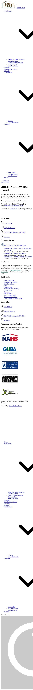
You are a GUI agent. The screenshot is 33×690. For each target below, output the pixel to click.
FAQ (5, 285)
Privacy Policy (8, 293)
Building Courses (13, 174)
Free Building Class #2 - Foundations (15, 253)
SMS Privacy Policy (10, 295)
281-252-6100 (21, 8)
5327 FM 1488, (8, 232)
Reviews (6, 292)
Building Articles (13, 61)
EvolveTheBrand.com (15, 406)
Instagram (7, 237)
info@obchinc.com (9, 228)
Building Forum (12, 176)
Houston (10, 121)
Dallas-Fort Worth (13, 122)
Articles (6, 505)
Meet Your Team (13, 66)
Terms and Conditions (10, 297)
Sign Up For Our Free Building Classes (14, 245)
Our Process (7, 443)
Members (7, 558)
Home (6, 442)
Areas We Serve (12, 64)
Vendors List (11, 172)
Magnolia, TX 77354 (19, 232)
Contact (6, 177)
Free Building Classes (10, 69)
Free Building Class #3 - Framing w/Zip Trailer (18, 256)
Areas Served (8, 290)
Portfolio (6, 67)
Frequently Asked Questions (16, 59)
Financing (7, 71)
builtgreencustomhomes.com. (13, 205)
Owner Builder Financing (15, 62)
